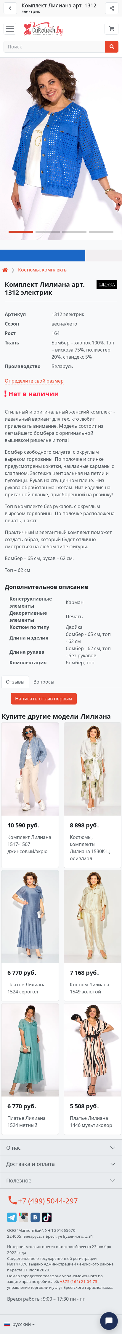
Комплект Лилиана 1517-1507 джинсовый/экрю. (29, 844)
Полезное (18, 1180)
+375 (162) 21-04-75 (78, 1281)
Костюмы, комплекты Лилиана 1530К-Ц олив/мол (90, 848)
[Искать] (111, 47)
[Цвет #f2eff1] (103, 255)
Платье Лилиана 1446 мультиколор (91, 1121)
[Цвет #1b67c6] (42, 255)
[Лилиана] (107, 284)
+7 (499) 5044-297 (48, 1201)
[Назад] (10, 8)
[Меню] (10, 29)
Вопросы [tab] (43, 682)
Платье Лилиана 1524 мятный (26, 1121)
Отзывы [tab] (15, 682)
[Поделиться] (111, 8)
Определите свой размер (34, 381)
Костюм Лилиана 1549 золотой (89, 988)
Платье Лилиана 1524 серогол (26, 988)
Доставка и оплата (30, 1163)
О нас (13, 1147)
